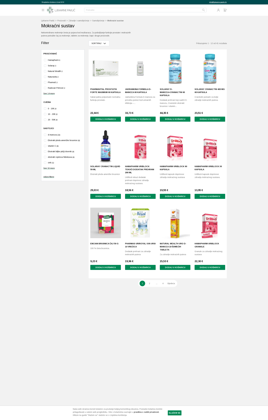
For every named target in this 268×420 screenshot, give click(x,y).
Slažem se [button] (174, 413)
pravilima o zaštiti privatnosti (146, 412)
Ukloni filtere (48, 177)
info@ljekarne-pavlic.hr (218, 2)
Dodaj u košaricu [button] (105, 119)
